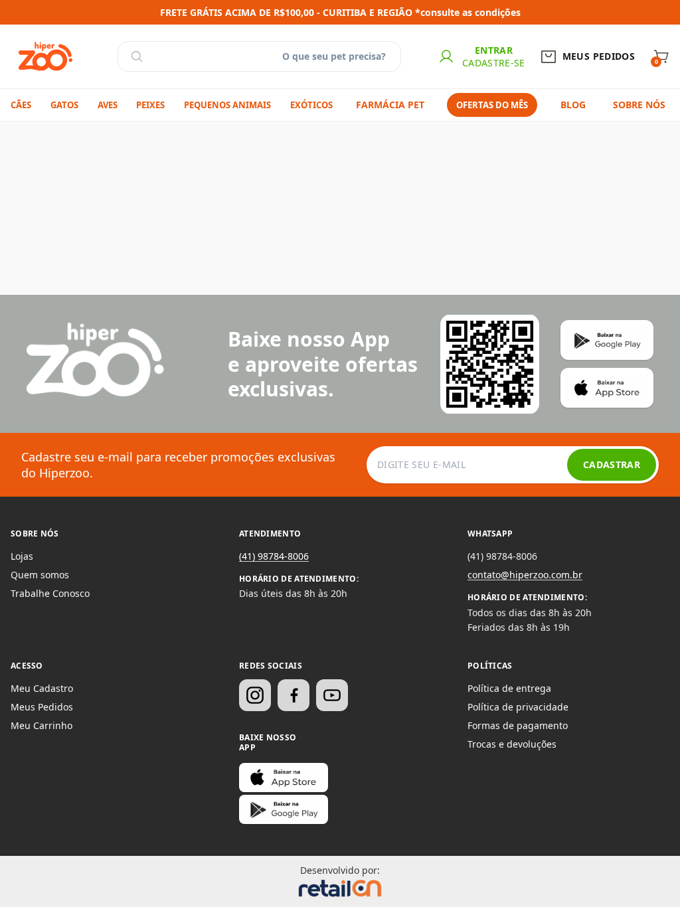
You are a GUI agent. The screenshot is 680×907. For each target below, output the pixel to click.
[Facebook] (293, 695)
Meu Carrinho (41, 725)
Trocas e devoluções (512, 744)
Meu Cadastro (42, 688)
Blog (573, 104)
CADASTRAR (611, 464)
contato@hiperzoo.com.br (525, 574)
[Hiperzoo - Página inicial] (45, 56)
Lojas (22, 556)
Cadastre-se (493, 62)
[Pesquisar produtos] (136, 56)
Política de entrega (509, 688)
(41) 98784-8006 (274, 556)
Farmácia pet (390, 104)
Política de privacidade (518, 707)
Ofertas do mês (492, 105)
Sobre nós (639, 104)
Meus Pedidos (42, 707)
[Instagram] (255, 695)
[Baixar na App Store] (283, 777)
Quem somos (40, 574)
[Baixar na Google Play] (283, 809)
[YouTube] (332, 695)
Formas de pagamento (518, 725)
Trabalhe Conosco (50, 593)
